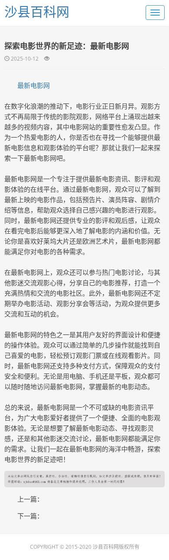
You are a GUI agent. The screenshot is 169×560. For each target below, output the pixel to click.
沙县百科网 (36, 11)
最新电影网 (33, 85)
